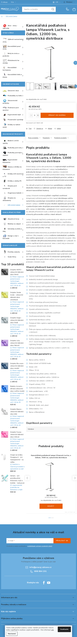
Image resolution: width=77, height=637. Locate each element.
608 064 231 (68, 9)
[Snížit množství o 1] (31, 115)
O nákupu (4, 2)
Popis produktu (33, 138)
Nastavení (12, 634)
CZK (57, 2)
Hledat (53, 9)
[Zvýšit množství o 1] (38, 115)
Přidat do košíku (57, 115)
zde (52, 630)
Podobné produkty (60, 138)
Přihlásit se (62, 541)
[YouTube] (48, 582)
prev (27, 478)
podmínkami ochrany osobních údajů (39, 546)
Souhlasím (64, 629)
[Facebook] (43, 582)
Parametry (46, 138)
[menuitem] (13, 26)
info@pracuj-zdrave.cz (40, 567)
